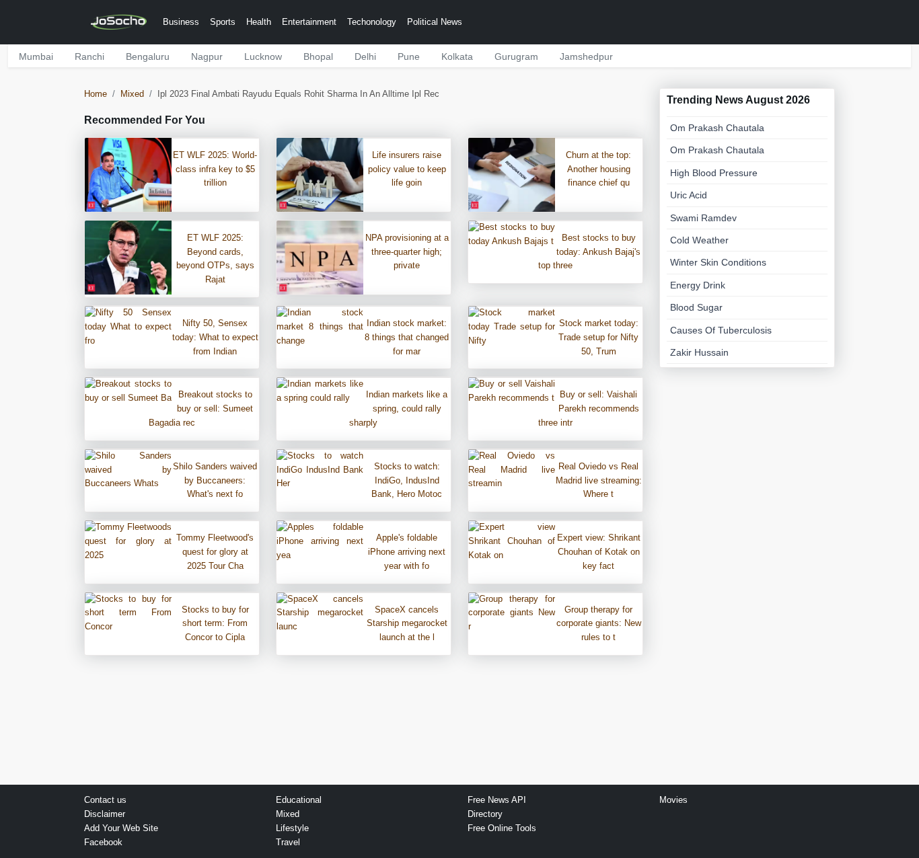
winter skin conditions (718, 262)
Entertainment (309, 22)
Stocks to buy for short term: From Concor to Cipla (215, 623)
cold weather (699, 240)
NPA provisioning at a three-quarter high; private (407, 252)
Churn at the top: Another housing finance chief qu (598, 169)
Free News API (497, 800)
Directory (485, 814)
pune (409, 56)
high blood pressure (714, 172)
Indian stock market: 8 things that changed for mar (407, 337)
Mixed (132, 94)
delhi (365, 56)
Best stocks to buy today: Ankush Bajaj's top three (589, 252)
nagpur (207, 56)
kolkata (457, 56)
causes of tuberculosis (721, 330)
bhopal (318, 56)
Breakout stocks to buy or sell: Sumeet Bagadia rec (201, 408)
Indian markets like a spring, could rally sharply (398, 408)
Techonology (371, 22)
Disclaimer (104, 814)
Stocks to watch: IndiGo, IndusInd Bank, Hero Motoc (406, 480)
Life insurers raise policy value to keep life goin (407, 169)
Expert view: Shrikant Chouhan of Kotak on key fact (598, 552)
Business (181, 22)
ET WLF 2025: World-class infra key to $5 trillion (215, 169)
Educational (299, 800)
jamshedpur (586, 56)
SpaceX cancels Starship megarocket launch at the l (407, 623)
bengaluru (148, 56)
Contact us (105, 800)
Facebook (103, 842)
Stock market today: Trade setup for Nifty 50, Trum (598, 337)
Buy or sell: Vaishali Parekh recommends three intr (588, 408)
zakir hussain (699, 352)
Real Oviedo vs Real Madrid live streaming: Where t (599, 480)
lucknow (263, 56)
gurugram (516, 56)
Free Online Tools (502, 828)
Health (258, 22)
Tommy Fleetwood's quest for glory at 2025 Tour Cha (215, 552)
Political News (434, 22)
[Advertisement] (747, 576)
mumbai (36, 56)
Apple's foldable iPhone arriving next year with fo (406, 552)
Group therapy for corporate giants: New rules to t (598, 623)
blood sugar (696, 307)
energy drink (697, 285)
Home (95, 94)
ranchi (89, 56)
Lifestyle (292, 828)
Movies (673, 800)
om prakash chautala (717, 127)
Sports (222, 22)
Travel (288, 842)
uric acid (688, 195)
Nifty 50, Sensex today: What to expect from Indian (215, 337)
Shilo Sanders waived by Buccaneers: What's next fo (215, 480)
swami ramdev (703, 217)
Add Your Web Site (121, 828)
